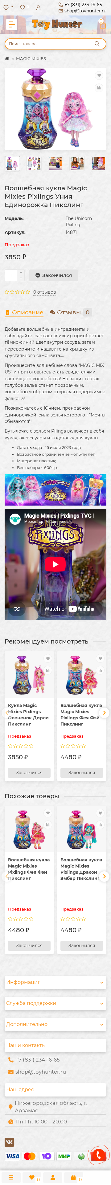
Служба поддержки (31, 1003)
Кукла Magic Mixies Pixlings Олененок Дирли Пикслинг (28, 715)
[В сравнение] (99, 88)
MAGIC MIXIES (31, 58)
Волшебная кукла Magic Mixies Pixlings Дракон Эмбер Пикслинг (81, 869)
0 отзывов (44, 292)
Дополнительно (26, 1024)
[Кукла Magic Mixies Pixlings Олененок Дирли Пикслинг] (29, 675)
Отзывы (73, 312)
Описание (27, 312)
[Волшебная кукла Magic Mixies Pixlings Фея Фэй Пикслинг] (81, 675)
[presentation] (7, 713)
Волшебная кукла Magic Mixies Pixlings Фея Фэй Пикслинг (81, 715)
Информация (23, 982)
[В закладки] (99, 75)
